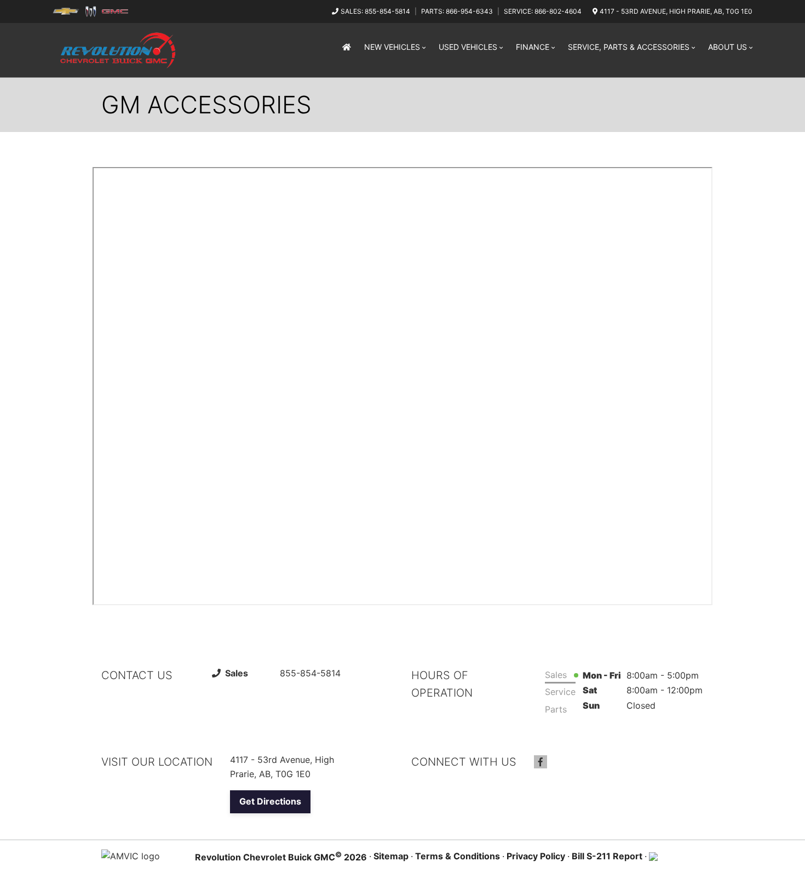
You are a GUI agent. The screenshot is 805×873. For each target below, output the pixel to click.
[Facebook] (540, 761)
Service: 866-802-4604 (543, 11)
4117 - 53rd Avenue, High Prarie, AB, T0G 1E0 (676, 11)
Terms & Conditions (457, 856)
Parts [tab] (556, 709)
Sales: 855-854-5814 (375, 11)
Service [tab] (560, 691)
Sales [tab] (556, 674)
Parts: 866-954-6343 (457, 11)
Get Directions (270, 801)
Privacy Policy (536, 856)
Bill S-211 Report (607, 856)
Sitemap (391, 856)
